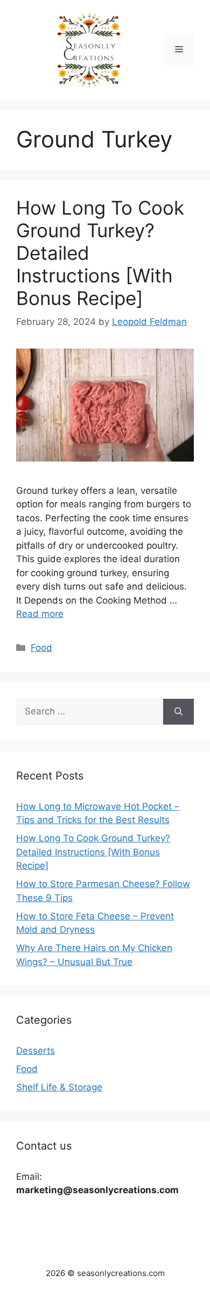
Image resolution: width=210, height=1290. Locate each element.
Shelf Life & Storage (59, 1087)
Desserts (35, 1050)
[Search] (178, 712)
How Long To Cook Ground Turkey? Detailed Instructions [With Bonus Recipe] (93, 852)
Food (41, 647)
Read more (40, 613)
